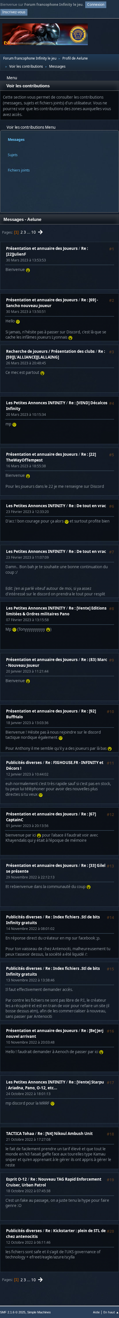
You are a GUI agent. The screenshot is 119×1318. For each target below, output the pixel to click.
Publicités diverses (24, 762)
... (29, 232)
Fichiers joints (19, 170)
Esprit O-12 (16, 1179)
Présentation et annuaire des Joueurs (42, 248)
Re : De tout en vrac (87, 505)
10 (33, 232)
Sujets (13, 154)
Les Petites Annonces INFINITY (35, 402)
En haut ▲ (111, 1312)
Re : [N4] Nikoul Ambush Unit (65, 1133)
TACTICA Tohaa (20, 1133)
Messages (16, 139)
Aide (96, 1312)
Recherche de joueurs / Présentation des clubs (50, 351)
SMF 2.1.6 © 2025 (12, 1312)
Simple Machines (39, 1312)
